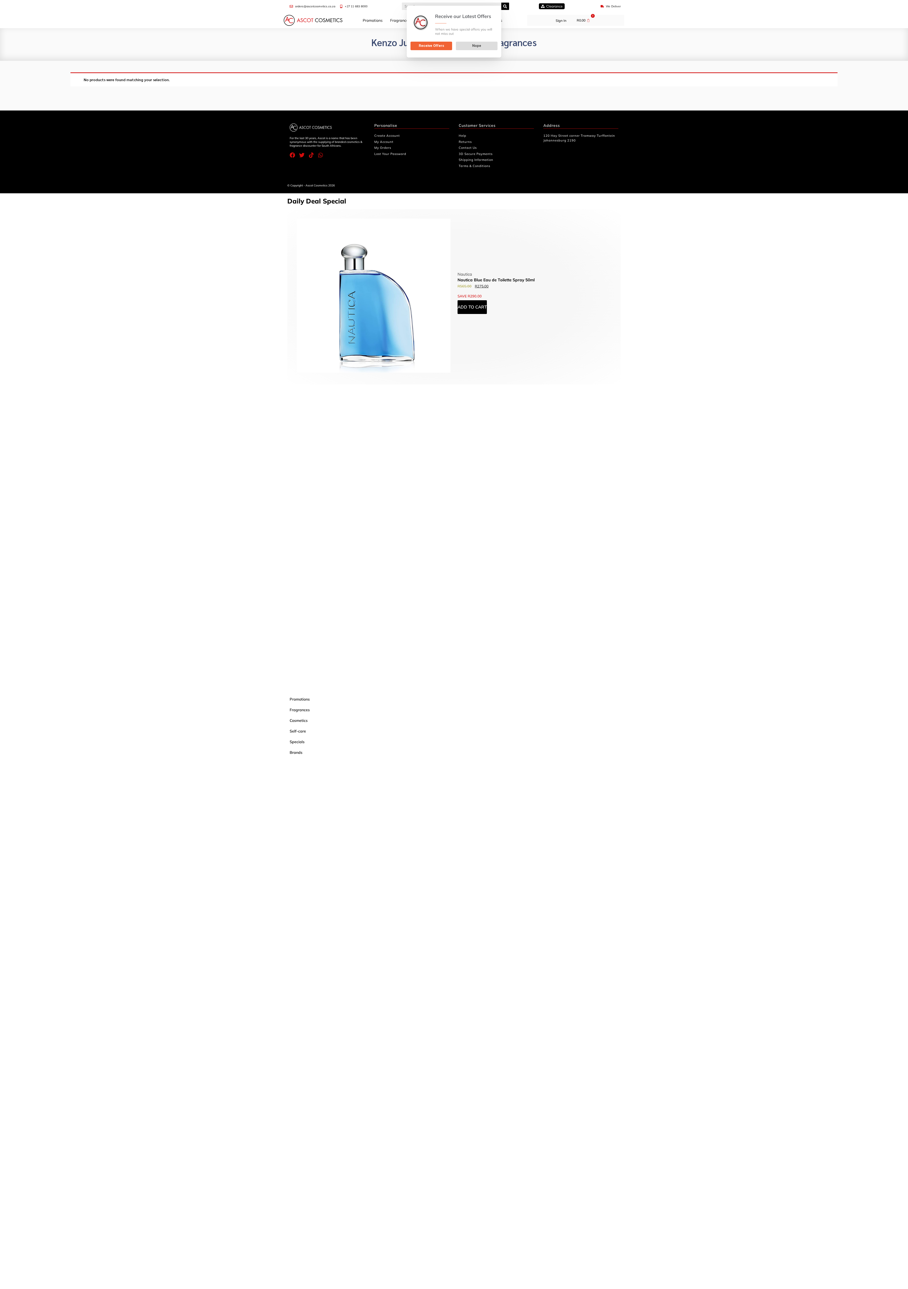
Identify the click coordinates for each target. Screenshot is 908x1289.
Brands (296, 752)
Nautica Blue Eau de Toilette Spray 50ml (496, 279)
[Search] (505, 6)
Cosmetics (299, 720)
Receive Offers (431, 46)
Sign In (561, 20)
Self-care (298, 731)
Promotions (373, 20)
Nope (476, 46)
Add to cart (472, 307)
